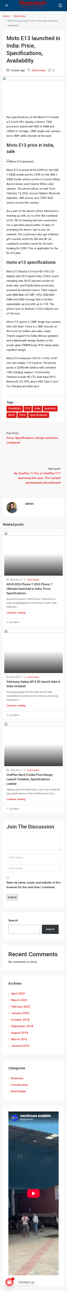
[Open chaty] (9, 1282)
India (37, 408)
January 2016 (20, 1046)
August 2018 (19, 1032)
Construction (19, 1084)
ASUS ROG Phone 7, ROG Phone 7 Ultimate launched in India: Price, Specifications (29, 589)
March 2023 (19, 1000)
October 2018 (20, 1019)
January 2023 (20, 1013)
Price (22, 415)
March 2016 (19, 1039)
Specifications (38, 415)
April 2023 (18, 993)
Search (13, 920)
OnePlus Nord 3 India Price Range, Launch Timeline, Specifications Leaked (30, 779)
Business (17, 1078)
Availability (14, 408)
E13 (27, 408)
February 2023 (20, 1006)
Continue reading (16, 612)
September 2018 (22, 1026)
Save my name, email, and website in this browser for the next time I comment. (33, 885)
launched (50, 408)
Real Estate (39, 70)
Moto (11, 415)
